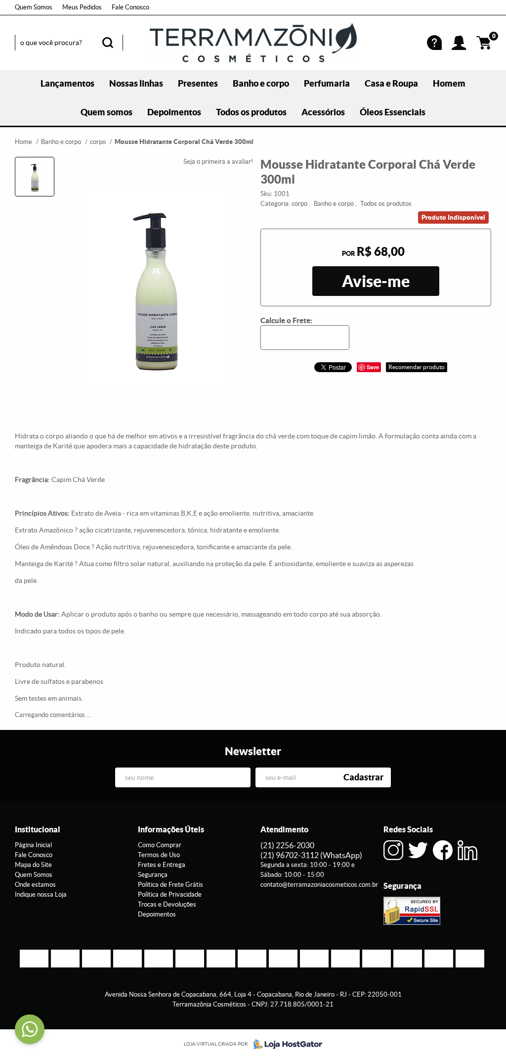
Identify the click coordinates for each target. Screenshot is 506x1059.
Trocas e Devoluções (167, 904)
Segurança (153, 874)
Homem (449, 83)
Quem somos (106, 112)
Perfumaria (327, 83)
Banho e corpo (261, 83)
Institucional (37, 829)
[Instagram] (393, 850)
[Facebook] (443, 850)
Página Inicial (33, 845)
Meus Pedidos (82, 7)
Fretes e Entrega (161, 864)
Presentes (198, 83)
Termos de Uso (159, 855)
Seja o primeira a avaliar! (218, 161)
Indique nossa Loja (41, 894)
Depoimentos (174, 112)
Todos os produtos (251, 112)
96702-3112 (311, 855)
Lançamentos (67, 83)
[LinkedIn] (467, 850)
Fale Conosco (130, 7)
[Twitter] (418, 850)
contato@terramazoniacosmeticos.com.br (319, 884)
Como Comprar (159, 845)
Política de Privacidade (170, 894)
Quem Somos (33, 7)
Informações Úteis (171, 829)
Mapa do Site (33, 864)
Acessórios (323, 112)
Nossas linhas (136, 83)
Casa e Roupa (391, 83)
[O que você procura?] (108, 42)
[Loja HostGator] (285, 1044)
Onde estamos (35, 884)
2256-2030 (287, 845)
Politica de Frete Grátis (170, 884)
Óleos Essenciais (392, 112)
